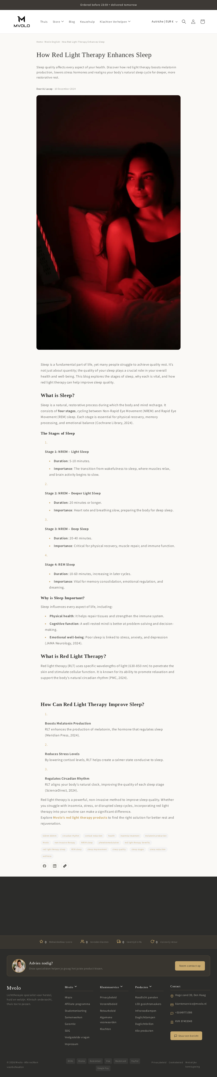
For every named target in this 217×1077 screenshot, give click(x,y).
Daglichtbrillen (144, 1024)
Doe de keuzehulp (108, 922)
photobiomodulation (109, 842)
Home (39, 41)
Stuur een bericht (188, 1035)
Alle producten (144, 1030)
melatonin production (155, 835)
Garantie (70, 1024)
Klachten (105, 1029)
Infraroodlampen (145, 1011)
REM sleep (76, 849)
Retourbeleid (108, 1011)
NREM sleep (87, 842)
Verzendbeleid (108, 1004)
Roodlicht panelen (146, 997)
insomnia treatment (130, 835)
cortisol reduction (93, 835)
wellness (47, 856)
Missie (68, 997)
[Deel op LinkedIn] (54, 866)
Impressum (71, 1044)
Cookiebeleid (176, 1062)
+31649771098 (183, 1012)
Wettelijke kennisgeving (192, 1064)
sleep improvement (97, 849)
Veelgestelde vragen (77, 1037)
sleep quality (119, 849)
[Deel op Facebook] (44, 866)
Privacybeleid (108, 997)
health (111, 835)
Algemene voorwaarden (108, 1019)
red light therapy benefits (137, 842)
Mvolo (46, 842)
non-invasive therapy (65, 842)
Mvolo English (52, 41)
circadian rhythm (71, 835)
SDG (67, 1030)
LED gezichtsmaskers (148, 1004)
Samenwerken (73, 1017)
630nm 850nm (50, 835)
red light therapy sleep (54, 849)
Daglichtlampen (145, 1017)
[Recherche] (184, 21)
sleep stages (138, 849)
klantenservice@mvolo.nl (191, 1004)
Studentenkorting (76, 1011)
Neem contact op (190, 966)
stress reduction (158, 849)
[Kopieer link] (65, 866)
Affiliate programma (77, 1004)
